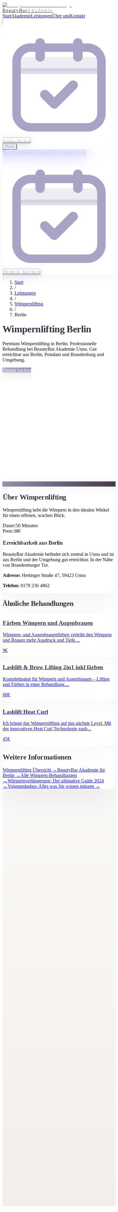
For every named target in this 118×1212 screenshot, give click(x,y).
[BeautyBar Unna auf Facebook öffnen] (6, 855)
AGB (20, 1179)
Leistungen (25, 293)
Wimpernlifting (29, 303)
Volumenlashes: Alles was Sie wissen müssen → (54, 786)
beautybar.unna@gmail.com (41, 1077)
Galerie (21, 899)
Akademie (24, 891)
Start (19, 282)
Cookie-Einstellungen (35, 1187)
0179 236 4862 (29, 1093)
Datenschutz (26, 1171)
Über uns (23, 907)
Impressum (25, 1163)
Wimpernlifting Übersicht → (30, 769)
